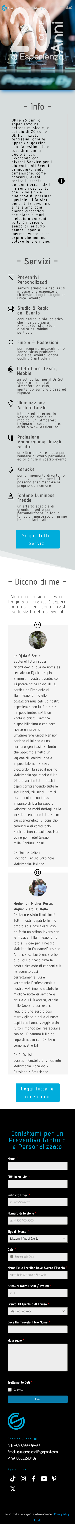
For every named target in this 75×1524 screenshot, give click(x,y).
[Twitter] (12, 1489)
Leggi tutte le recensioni (37, 1092)
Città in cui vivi (19, 1177)
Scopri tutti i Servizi (37, 539)
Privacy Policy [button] (61, 1514)
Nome (13, 1159)
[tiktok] (12, 1478)
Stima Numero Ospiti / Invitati (29, 1286)
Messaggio (16, 1340)
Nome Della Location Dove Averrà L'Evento (37, 1268)
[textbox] (34, 1238)
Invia (37, 1399)
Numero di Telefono (22, 1213)
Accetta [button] (37, 1520)
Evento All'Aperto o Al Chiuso (28, 1304)
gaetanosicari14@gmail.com (37, 1451)
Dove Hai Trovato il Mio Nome (29, 1322)
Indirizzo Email (19, 1195)
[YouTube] (44, 1478)
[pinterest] (54, 1478)
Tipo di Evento (18, 1231)
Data (12, 1249)
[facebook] (33, 1478)
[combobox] (38, 1239)
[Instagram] (23, 1478)
